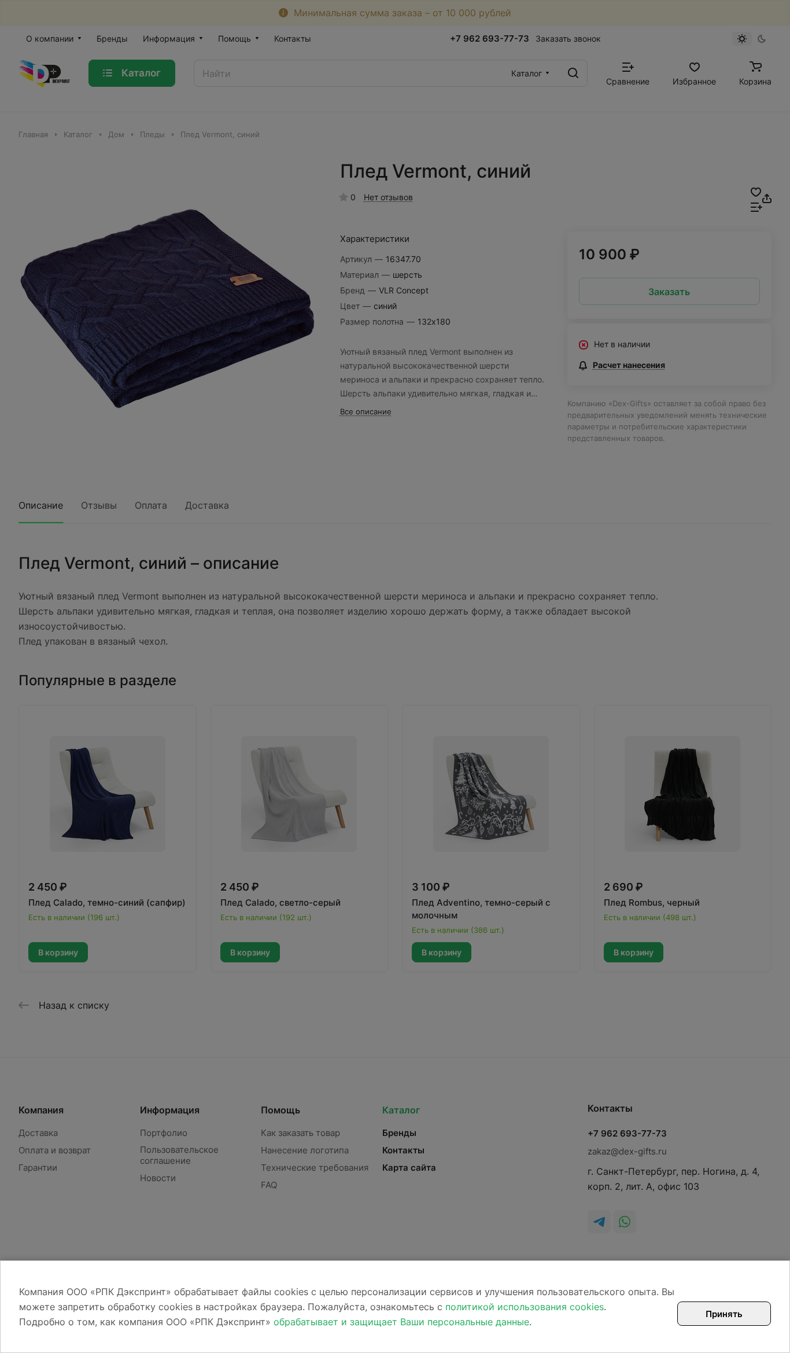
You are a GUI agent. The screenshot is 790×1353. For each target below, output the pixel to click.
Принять (724, 1313)
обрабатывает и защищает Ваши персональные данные (401, 1322)
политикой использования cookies (524, 1306)
